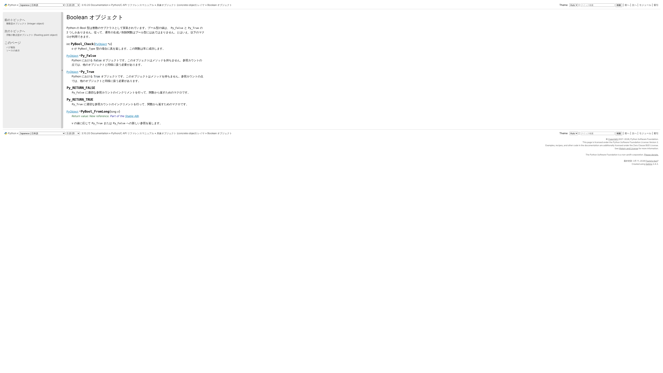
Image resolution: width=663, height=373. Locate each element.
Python (12, 4)
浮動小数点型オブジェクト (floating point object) (31, 35)
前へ (627, 4)
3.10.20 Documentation (94, 4)
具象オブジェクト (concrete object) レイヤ (181, 4)
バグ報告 (10, 47)
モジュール (645, 4)
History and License (628, 148)
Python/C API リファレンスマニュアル (132, 4)
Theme (563, 4)
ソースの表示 (13, 50)
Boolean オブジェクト (219, 4)
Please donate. (651, 154)
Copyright (613, 139)
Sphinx (649, 164)
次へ (634, 4)
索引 (656, 4)
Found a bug (651, 161)
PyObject (101, 44)
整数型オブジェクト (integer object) (25, 23)
